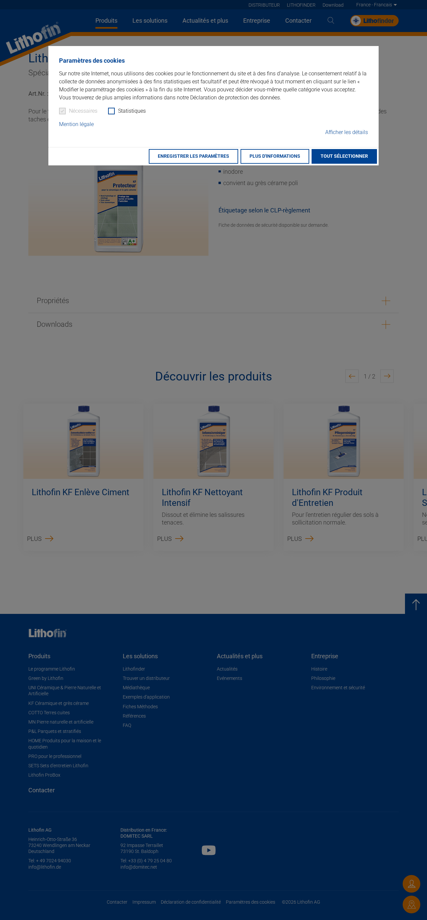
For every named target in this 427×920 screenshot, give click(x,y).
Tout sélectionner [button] (344, 156)
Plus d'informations (275, 156)
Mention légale (76, 124)
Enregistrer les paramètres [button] (193, 156)
